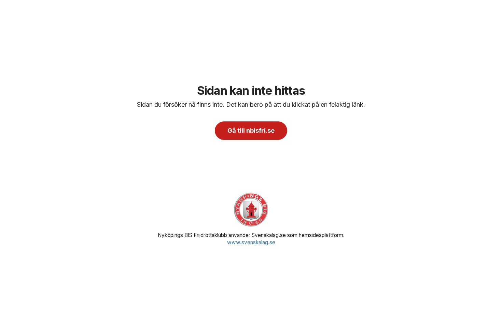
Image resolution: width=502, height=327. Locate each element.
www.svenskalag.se (251, 242)
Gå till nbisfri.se (251, 130)
